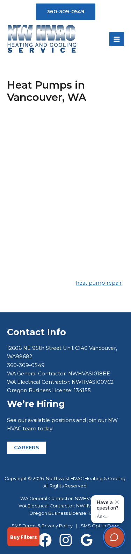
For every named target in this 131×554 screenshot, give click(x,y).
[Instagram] (66, 540)
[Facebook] (45, 540)
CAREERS (26, 447)
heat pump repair (99, 283)
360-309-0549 (26, 365)
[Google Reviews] (87, 540)
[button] (65, 12)
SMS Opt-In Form (100, 525)
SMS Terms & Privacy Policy (42, 525)
